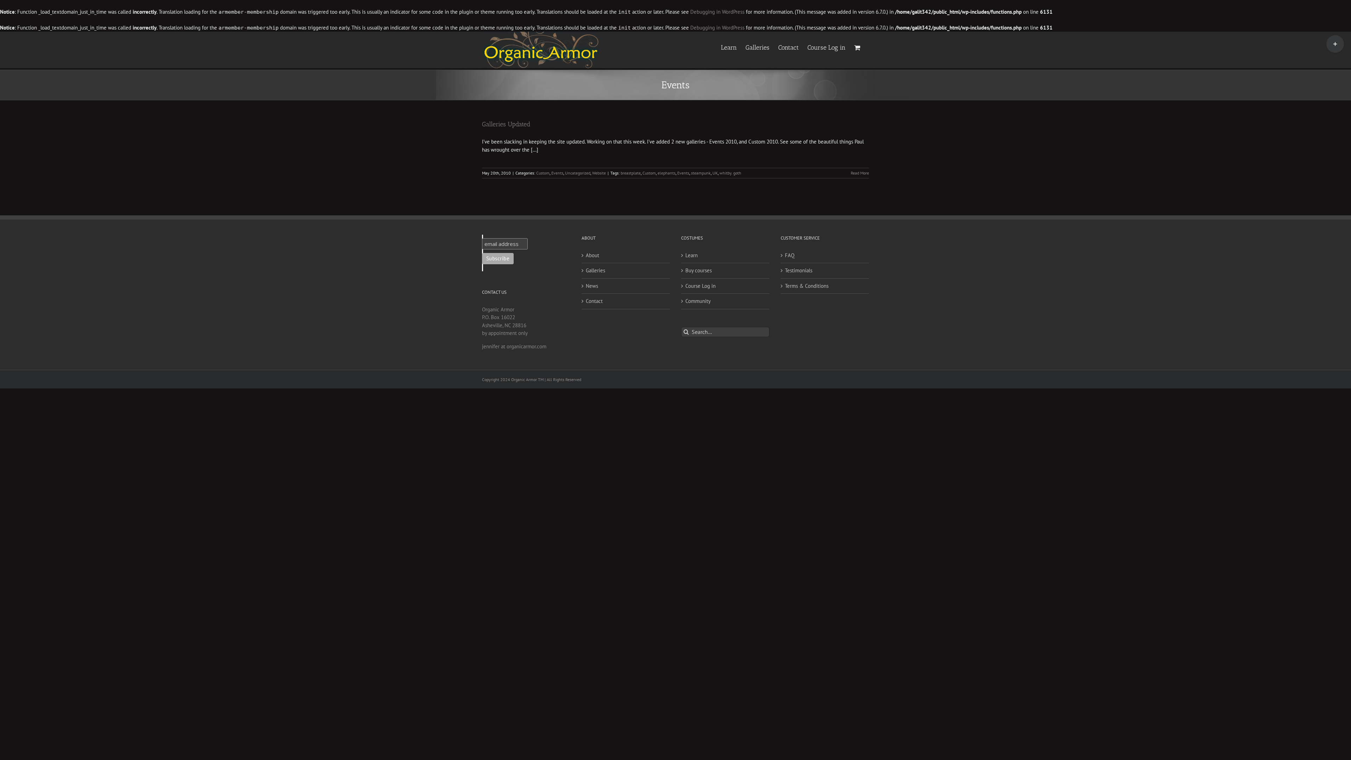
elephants (667, 173)
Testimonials (798, 270)
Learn (691, 255)
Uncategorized (577, 173)
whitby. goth (730, 173)
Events (557, 173)
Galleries (595, 270)
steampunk (701, 173)
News (592, 286)
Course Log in (700, 286)
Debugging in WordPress (717, 11)
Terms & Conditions (807, 286)
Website (599, 173)
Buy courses (698, 270)
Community (698, 301)
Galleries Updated (506, 124)
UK (715, 173)
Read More (860, 173)
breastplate (631, 173)
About (592, 255)
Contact (594, 301)
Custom (543, 173)
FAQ (789, 255)
